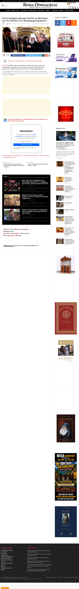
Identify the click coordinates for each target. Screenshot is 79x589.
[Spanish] (68, 4)
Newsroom (9, 23)
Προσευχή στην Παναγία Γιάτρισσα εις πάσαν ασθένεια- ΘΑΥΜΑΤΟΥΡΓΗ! (69, 241)
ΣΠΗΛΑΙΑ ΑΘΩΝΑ (69, 209)
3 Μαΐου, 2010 (67, 204)
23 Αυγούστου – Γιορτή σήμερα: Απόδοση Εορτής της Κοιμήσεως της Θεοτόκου (69, 188)
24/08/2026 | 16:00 (32, 185)
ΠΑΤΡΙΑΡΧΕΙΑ (24, 10)
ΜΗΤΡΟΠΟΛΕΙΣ (41, 10)
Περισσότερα (59, 158)
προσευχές (11, 235)
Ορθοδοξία (7, 229)
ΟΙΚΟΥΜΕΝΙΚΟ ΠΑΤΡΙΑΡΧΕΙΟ (7, 550)
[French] (72, 2)
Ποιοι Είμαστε (53, 577)
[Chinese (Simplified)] (69, 2)
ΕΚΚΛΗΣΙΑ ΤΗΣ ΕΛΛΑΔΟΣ (6, 558)
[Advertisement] (26, 85)
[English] (70, 2)
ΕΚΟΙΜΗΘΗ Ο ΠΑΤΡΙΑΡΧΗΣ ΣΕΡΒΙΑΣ (31, 155)
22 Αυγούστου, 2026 (70, 149)
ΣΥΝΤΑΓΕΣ (3, 569)
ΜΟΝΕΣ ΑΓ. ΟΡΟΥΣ (15, 10)
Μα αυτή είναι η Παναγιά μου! (68, 196)
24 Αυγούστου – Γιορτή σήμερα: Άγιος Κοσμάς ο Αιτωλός (68, 179)
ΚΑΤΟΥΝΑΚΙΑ (68, 203)
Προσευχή (18, 235)
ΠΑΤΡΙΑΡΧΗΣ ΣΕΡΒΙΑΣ (44, 155)
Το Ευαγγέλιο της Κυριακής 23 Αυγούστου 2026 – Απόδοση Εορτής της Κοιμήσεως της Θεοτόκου (69, 231)
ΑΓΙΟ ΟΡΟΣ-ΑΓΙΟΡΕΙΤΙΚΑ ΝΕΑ (7, 560)
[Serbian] (75, 2)
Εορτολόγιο (7, 233)
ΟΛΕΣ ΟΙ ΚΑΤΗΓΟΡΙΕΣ (69, 10)
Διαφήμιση (48, 577)
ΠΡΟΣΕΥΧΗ (47, 10)
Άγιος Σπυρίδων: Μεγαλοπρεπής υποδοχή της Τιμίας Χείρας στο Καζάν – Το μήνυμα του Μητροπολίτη (69, 220)
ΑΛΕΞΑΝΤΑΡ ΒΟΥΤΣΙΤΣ (7, 155)
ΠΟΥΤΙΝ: (4, 65)
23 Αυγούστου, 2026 (68, 174)
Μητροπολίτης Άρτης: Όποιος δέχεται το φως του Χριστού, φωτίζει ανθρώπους (35, 196)
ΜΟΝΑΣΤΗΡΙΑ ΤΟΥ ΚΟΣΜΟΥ (57, 10)
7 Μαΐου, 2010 (67, 211)
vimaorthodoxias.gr (7, 577)
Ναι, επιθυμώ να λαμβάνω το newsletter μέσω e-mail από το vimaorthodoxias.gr (25, 148)
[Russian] (73, 2)
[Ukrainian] (69, 4)
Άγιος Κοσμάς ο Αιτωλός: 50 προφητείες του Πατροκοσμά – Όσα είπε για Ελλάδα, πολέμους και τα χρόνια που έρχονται (39, 566)
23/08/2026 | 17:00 (32, 214)
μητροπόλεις (25, 229)
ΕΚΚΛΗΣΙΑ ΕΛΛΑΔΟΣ (32, 10)
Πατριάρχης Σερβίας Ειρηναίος (9, 157)
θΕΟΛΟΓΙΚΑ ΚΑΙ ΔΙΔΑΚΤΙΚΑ (6, 568)
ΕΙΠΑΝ (47, 23)
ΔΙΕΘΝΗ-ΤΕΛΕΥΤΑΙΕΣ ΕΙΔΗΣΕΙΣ (40, 23)
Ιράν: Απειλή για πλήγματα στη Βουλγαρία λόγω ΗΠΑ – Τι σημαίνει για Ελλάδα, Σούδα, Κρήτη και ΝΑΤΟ (35, 181)
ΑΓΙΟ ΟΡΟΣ (8, 10)
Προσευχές (3, 564)
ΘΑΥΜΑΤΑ (3, 566)
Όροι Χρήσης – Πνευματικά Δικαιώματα (70, 577)
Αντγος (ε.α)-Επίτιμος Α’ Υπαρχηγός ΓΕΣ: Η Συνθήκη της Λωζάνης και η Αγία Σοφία (35, 211)
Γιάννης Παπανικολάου (62, 149)
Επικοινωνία (60, 577)
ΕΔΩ (12, 231)
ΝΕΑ (16, 229)
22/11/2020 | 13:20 (16, 23)
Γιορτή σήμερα (15, 233)
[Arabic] (68, 2)
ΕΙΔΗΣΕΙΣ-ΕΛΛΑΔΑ (4, 555)
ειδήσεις (17, 245)
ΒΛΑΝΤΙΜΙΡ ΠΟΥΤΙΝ (18, 155)
